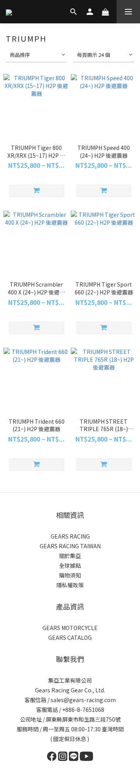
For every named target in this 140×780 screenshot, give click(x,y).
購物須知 (70, 575)
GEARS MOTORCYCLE (70, 628)
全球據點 (70, 565)
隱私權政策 (70, 585)
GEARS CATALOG (70, 637)
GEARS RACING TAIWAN (70, 546)
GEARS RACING (70, 536)
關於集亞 (70, 556)
